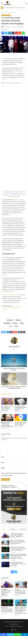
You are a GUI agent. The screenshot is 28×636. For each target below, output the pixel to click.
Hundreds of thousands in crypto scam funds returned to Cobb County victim (17, 549)
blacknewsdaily (6, 26)
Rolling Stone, (17, 199)
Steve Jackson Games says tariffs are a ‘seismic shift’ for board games (7, 408)
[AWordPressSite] (7, 3)
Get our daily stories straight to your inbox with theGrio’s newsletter (12, 307)
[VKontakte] (19, 332)
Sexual (15, 323)
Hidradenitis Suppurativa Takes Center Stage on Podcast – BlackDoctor (17, 535)
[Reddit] (16, 332)
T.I (11, 326)
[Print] (24, 332)
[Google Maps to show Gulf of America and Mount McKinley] (21, 417)
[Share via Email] (21, 332)
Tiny (16, 326)
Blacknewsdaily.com (14, 624)
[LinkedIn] (8, 332)
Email (2, 462)
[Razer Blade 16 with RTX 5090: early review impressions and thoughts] (21, 401)
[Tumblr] (10, 332)
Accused (10, 320)
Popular (13, 529)
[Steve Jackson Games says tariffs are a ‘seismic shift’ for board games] (7, 401)
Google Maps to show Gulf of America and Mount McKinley (20, 424)
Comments (22, 529)
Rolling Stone (16, 71)
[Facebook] (2, 332)
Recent (4, 529)
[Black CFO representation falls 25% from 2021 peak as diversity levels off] (5, 542)
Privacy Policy (20, 626)
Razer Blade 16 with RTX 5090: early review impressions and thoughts (20, 408)
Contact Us (13, 626)
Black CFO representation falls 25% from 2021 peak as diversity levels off (17, 542)
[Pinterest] (13, 332)
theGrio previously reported (11, 294)
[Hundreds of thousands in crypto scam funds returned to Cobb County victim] (5, 549)
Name (3, 457)
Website (3, 467)
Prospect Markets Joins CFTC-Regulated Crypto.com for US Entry (18, 564)
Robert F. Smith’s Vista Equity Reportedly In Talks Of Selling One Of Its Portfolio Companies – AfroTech (18, 556)
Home (3, 12)
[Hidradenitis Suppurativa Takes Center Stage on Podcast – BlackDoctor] (5, 535)
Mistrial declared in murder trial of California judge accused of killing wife (7, 424)
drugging (7, 323)
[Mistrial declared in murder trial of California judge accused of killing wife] (7, 417)
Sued (22, 323)
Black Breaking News (10, 12)
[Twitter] (5, 332)
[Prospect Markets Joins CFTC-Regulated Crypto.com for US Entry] (5, 564)
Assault (18, 320)
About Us (7, 626)
